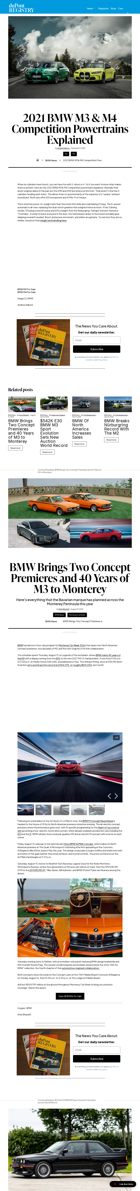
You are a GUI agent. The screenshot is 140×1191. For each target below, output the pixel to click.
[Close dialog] (131, 555)
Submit (98, 613)
